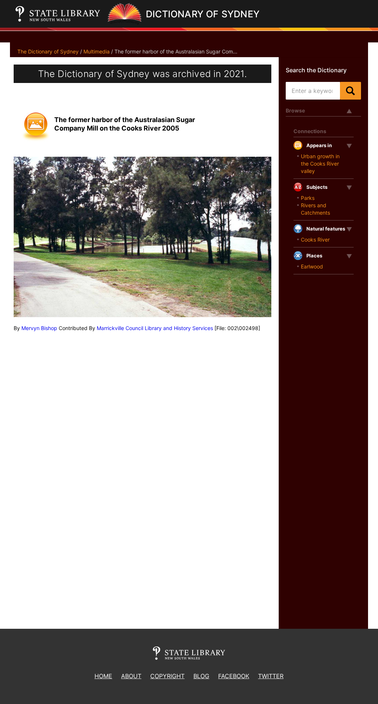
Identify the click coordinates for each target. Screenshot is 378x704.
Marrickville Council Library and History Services (155, 328)
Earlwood (312, 266)
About (131, 676)
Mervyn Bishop (39, 328)
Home (103, 676)
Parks (308, 198)
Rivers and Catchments (315, 209)
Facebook (233, 676)
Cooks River (315, 239)
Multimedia (96, 51)
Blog (201, 676)
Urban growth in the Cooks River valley (320, 163)
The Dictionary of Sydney (48, 51)
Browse (295, 110)
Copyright (167, 676)
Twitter (271, 676)
